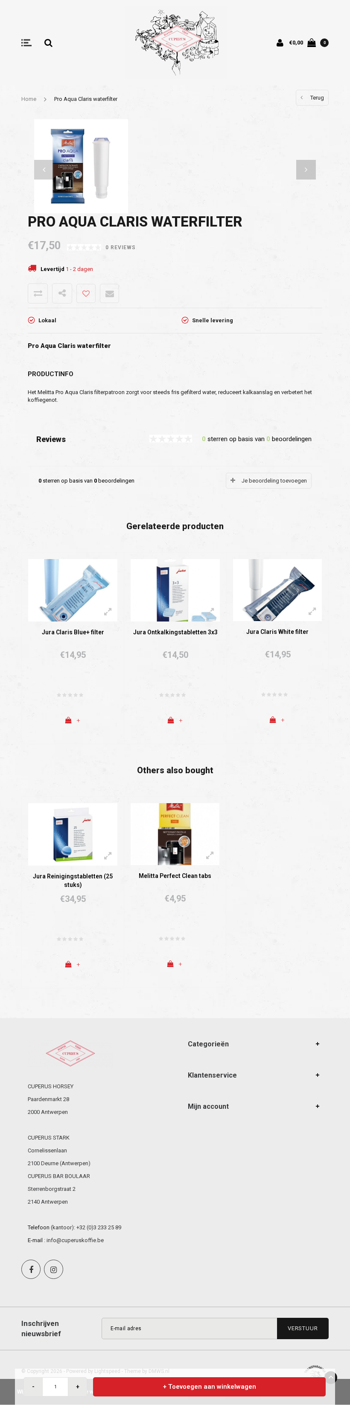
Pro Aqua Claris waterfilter (85, 99)
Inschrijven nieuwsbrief (41, 1328)
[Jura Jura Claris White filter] (277, 589)
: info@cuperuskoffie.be (74, 1240)
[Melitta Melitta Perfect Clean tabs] (175, 834)
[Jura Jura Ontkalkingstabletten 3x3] (175, 589)
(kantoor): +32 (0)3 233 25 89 (86, 1227)
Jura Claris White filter (277, 631)
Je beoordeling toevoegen (274, 480)
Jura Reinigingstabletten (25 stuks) (73, 880)
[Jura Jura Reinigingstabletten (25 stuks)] (72, 834)
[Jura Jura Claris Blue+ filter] (72, 589)
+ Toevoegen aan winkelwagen (209, 1386)
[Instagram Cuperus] (53, 1269)
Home (28, 99)
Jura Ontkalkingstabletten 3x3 (175, 632)
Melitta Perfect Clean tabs (175, 875)
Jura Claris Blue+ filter (73, 632)
